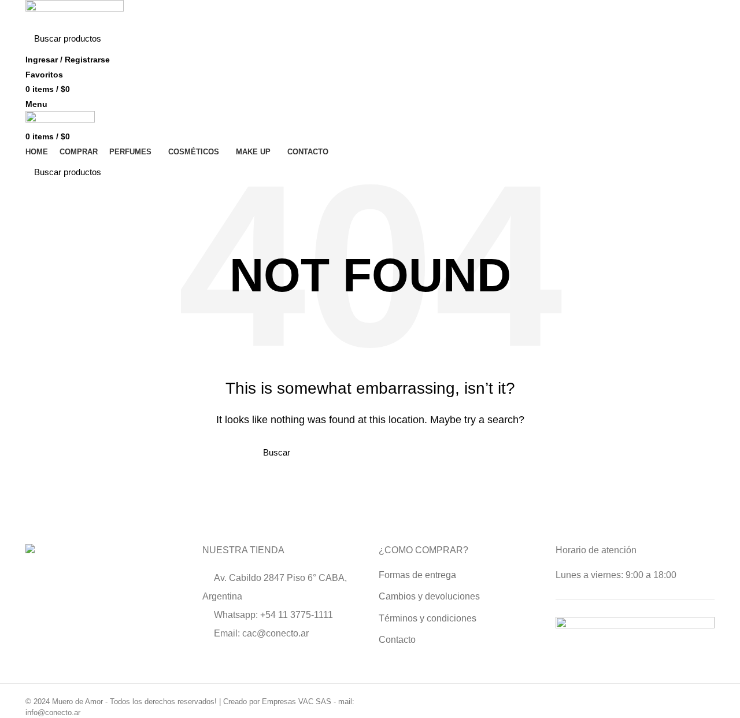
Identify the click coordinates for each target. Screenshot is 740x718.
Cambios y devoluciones (429, 596)
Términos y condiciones (427, 618)
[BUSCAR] (698, 38)
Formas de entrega (417, 575)
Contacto (397, 640)
